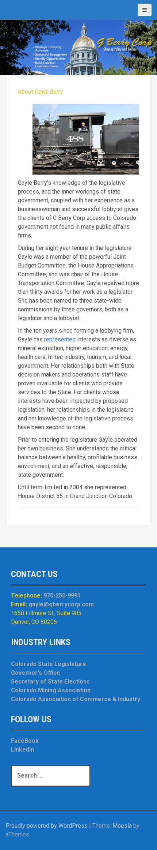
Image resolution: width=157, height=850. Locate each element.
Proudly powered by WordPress (46, 825)
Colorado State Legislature (48, 663)
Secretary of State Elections (50, 681)
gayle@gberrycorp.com (61, 604)
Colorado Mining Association (51, 690)
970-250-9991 (62, 595)
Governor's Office (35, 672)
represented (60, 339)
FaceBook (25, 740)
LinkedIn (22, 749)
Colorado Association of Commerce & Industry (75, 699)
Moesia (122, 825)
